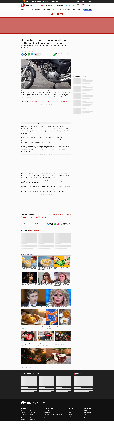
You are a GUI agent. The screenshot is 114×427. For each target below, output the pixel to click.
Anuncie (70, 412)
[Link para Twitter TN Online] (38, 403)
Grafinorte (86, 416)
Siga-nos (36, 54)
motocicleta (44, 217)
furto (66, 92)
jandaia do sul (33, 217)
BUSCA (78, 1)
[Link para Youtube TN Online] (44, 403)
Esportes (23, 419)
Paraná (43, 9)
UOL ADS (57, 1)
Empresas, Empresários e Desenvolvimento (53, 414)
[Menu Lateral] (92, 5)
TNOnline (86, 410)
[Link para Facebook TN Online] (34, 403)
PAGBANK (44, 1)
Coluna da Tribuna (47, 410)
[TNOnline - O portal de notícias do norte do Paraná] (26, 5)
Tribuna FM (86, 414)
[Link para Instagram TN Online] (41, 403)
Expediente (71, 414)
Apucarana (23, 9)
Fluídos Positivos (47, 412)
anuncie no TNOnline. (58, 123)
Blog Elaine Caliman (48, 416)
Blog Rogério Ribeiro (48, 417)
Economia (32, 419)
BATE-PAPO (84, 1)
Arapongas (30, 9)
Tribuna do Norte (87, 412)
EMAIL (90, 1)
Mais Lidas (23, 410)
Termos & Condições (73, 417)
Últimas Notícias (33, 410)
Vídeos (73, 9)
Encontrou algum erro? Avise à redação (61, 214)
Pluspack (86, 417)
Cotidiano (23, 417)
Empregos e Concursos (65, 9)
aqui (27, 181)
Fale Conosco (71, 410)
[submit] (89, 5)
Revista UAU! (55, 9)
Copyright (71, 416)
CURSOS (48, 1)
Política (48, 9)
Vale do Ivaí (37, 9)
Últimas (78, 9)
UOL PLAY (53, 1)
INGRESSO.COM (33, 1)
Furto (24, 217)
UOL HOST (39, 1)
